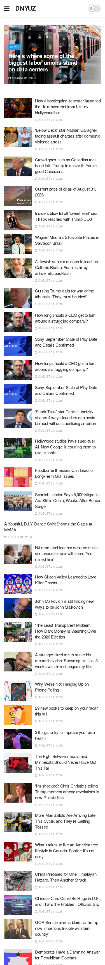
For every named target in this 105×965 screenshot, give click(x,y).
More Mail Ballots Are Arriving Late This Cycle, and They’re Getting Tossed (65, 821)
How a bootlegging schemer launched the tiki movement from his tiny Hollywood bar (68, 106)
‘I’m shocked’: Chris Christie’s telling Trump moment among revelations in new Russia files (67, 791)
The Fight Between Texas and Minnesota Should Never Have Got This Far (65, 762)
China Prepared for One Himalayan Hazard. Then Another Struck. (65, 877)
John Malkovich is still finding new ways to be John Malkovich (64, 604)
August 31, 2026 (23, 78)
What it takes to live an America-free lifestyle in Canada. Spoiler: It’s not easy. (66, 850)
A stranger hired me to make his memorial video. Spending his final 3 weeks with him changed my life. (66, 660)
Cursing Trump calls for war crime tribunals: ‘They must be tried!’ (64, 293)
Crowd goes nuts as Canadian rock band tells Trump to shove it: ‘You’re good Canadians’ (66, 165)
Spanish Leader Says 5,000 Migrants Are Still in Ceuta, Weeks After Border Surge (68, 500)
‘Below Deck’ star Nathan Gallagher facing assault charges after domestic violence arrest (67, 136)
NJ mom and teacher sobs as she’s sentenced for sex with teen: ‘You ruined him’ (66, 553)
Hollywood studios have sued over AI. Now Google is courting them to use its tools (65, 446)
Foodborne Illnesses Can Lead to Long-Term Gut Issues (64, 473)
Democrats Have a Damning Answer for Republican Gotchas (67, 955)
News (14, 47)
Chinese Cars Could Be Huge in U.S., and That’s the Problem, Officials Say (68, 901)
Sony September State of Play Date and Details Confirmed (66, 342)
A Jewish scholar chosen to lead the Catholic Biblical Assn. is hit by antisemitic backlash (66, 267)
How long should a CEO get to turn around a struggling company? (65, 318)
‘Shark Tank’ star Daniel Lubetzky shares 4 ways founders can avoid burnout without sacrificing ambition (65, 417)
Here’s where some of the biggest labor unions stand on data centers (42, 62)
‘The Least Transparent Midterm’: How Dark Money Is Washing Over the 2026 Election (65, 631)
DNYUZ (25, 8)
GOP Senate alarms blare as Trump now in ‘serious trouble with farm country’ (66, 928)
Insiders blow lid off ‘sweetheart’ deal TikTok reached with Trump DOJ (66, 216)
